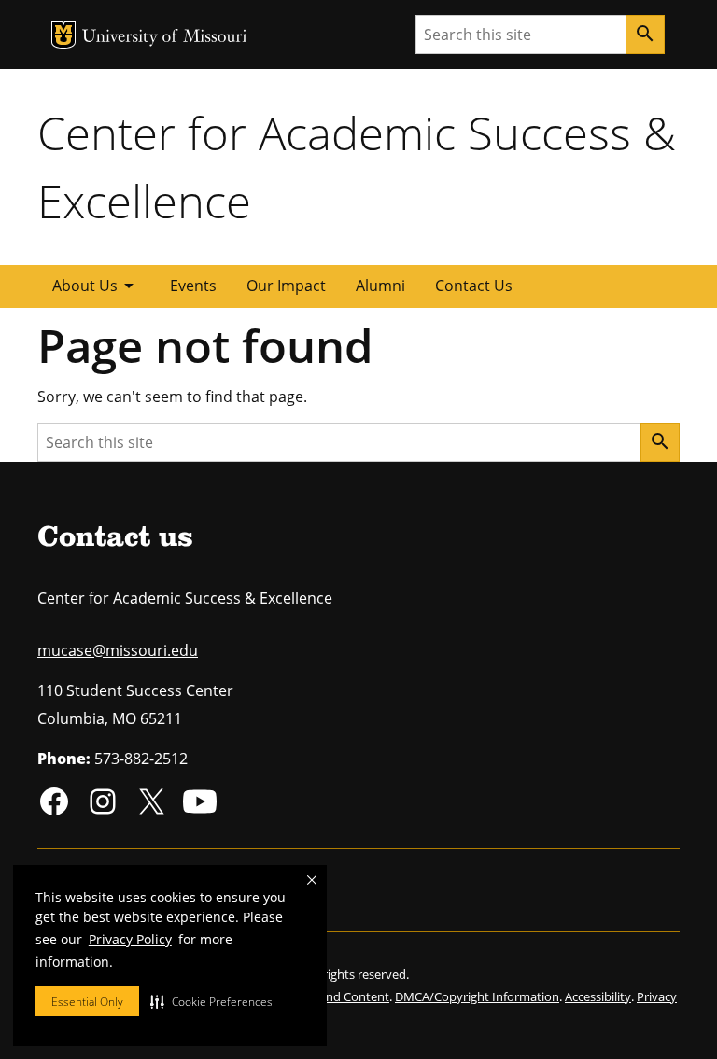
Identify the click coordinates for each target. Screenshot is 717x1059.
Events (193, 285)
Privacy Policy (130, 939)
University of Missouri (164, 38)
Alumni (380, 285)
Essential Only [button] (87, 1002)
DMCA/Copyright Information (477, 996)
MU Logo (63, 35)
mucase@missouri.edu (117, 650)
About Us (96, 285)
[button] (211, 1001)
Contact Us (474, 285)
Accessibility (598, 996)
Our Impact (286, 285)
